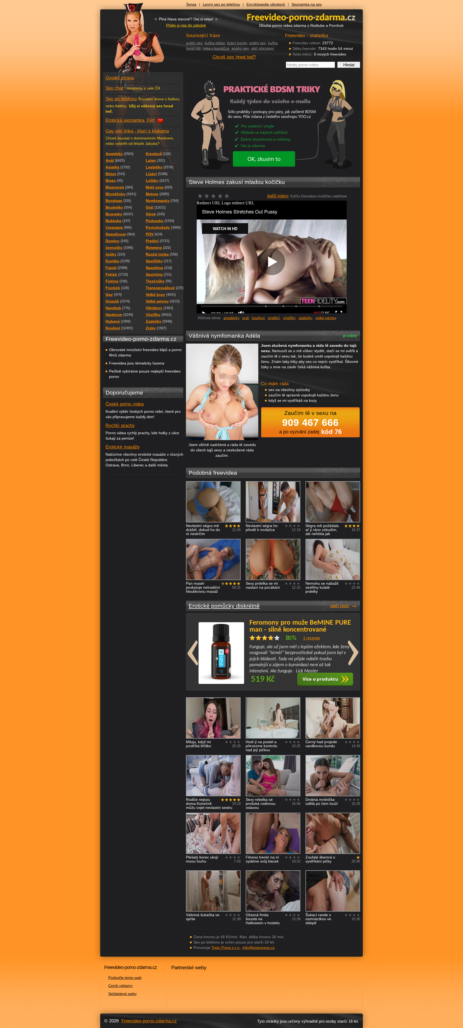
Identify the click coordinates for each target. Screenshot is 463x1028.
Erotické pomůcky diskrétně (224, 606)
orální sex (194, 43)
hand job (193, 48)
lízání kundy (237, 43)
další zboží (339, 605)
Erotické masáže (123, 446)
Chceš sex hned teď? (234, 57)
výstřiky (289, 318)
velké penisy (325, 318)
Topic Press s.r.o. (225, 947)
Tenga (191, 4)
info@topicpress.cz (258, 947)
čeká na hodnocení (215, 197)
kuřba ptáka (215, 43)
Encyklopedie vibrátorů (266, 4)
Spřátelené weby (122, 994)
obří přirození (262, 48)
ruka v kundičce (216, 48)
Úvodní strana (120, 77)
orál (245, 318)
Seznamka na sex (307, 4)
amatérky (231, 318)
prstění (274, 318)
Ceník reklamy (120, 985)
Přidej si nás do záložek (186, 25)
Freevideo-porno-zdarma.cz (149, 1020)
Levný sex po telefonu (221, 4)
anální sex (240, 48)
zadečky (305, 318)
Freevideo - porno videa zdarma (301, 17)
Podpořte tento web (124, 977)
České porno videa (125, 404)
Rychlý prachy (120, 425)
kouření (258, 318)
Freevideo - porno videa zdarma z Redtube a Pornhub (132, 40)
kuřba (273, 43)
